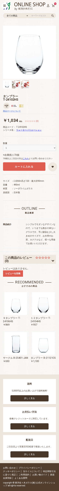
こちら (26, 158)
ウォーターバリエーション (29, 130)
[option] (29, 52)
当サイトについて (31, 471)
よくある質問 (21, 478)
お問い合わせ (9, 468)
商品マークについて (12, 111)
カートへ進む (40, 248)
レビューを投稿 (13, 273)
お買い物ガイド (39, 474)
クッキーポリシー (11, 471)
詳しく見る (29, 398)
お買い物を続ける (20, 248)
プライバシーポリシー (29, 468)
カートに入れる (24, 166)
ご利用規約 (24, 474)
